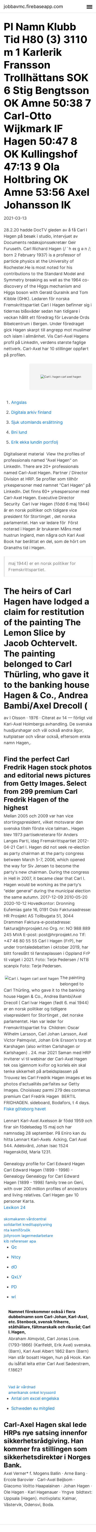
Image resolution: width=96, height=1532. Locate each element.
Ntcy (16, 1257)
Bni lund (19, 432)
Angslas (19, 402)
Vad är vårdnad (21, 1387)
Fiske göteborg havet (25, 1108)
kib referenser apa (20, 1241)
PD (14, 1286)
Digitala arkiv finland (31, 412)
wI (13, 1296)
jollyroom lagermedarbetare (28, 1235)
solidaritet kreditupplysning (28, 1224)
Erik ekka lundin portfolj (34, 442)
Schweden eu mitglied (33, 1408)
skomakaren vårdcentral (25, 1219)
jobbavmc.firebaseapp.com (33, 6)
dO (14, 1266)
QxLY (16, 1276)
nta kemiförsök (17, 1230)
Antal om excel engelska (35, 1398)
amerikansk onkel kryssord (32, 1392)
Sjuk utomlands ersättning (37, 422)
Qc (14, 1247)
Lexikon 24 (15, 1207)
